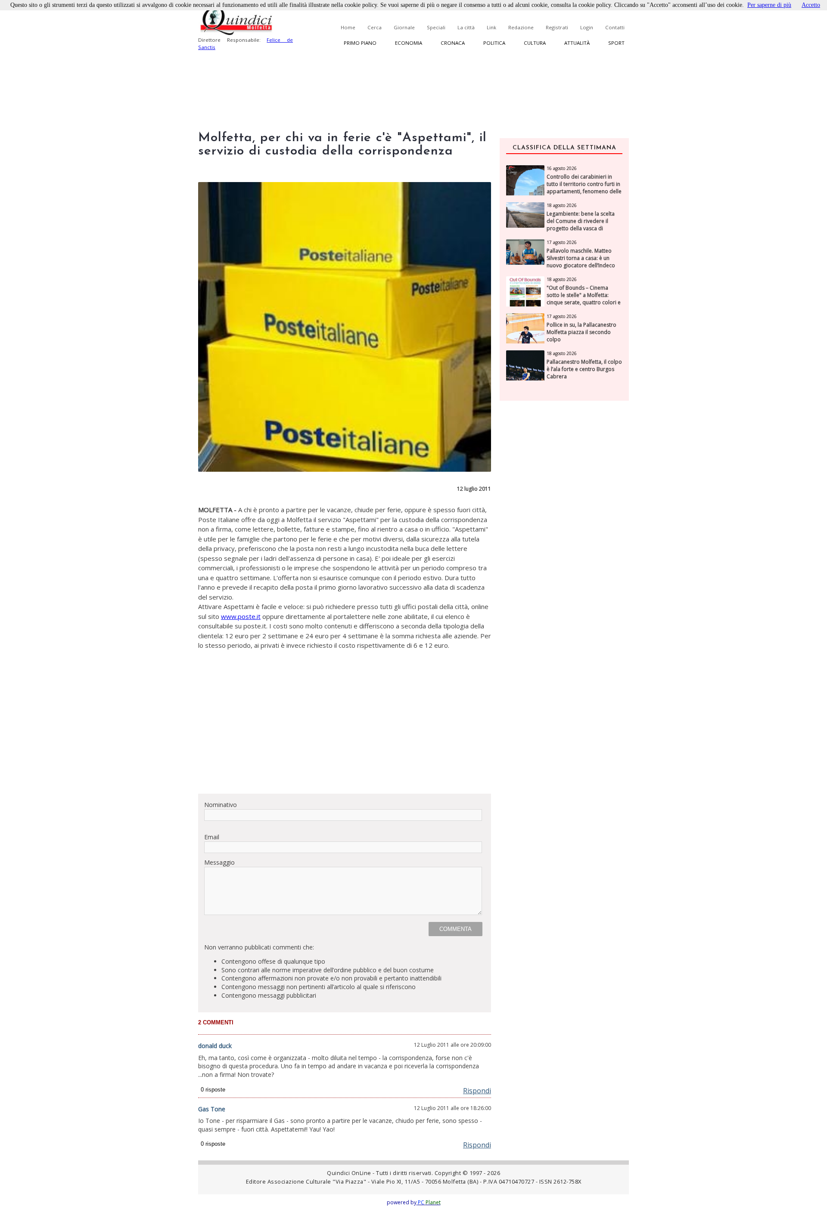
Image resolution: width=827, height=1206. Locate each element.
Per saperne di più (769, 5)
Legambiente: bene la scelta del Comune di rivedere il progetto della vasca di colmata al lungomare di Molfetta (581, 228)
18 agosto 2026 (562, 205)
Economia (408, 43)
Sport (616, 43)
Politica (494, 43)
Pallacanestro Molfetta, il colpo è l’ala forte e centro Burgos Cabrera (584, 369)
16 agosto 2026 (562, 168)
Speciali (436, 27)
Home (348, 27)
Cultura (535, 43)
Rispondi (477, 1090)
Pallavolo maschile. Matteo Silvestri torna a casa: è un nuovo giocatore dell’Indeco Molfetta (581, 261)
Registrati (557, 27)
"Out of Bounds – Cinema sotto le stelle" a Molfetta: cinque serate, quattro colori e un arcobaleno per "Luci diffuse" (584, 302)
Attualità (577, 43)
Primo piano (360, 43)
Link (491, 27)
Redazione (521, 27)
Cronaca (453, 43)
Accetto (811, 5)
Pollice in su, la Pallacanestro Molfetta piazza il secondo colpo (581, 332)
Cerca (374, 27)
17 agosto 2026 (562, 242)
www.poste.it (241, 616)
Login (586, 27)
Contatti (615, 27)
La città (466, 27)
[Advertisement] (344, 726)
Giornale (404, 27)
